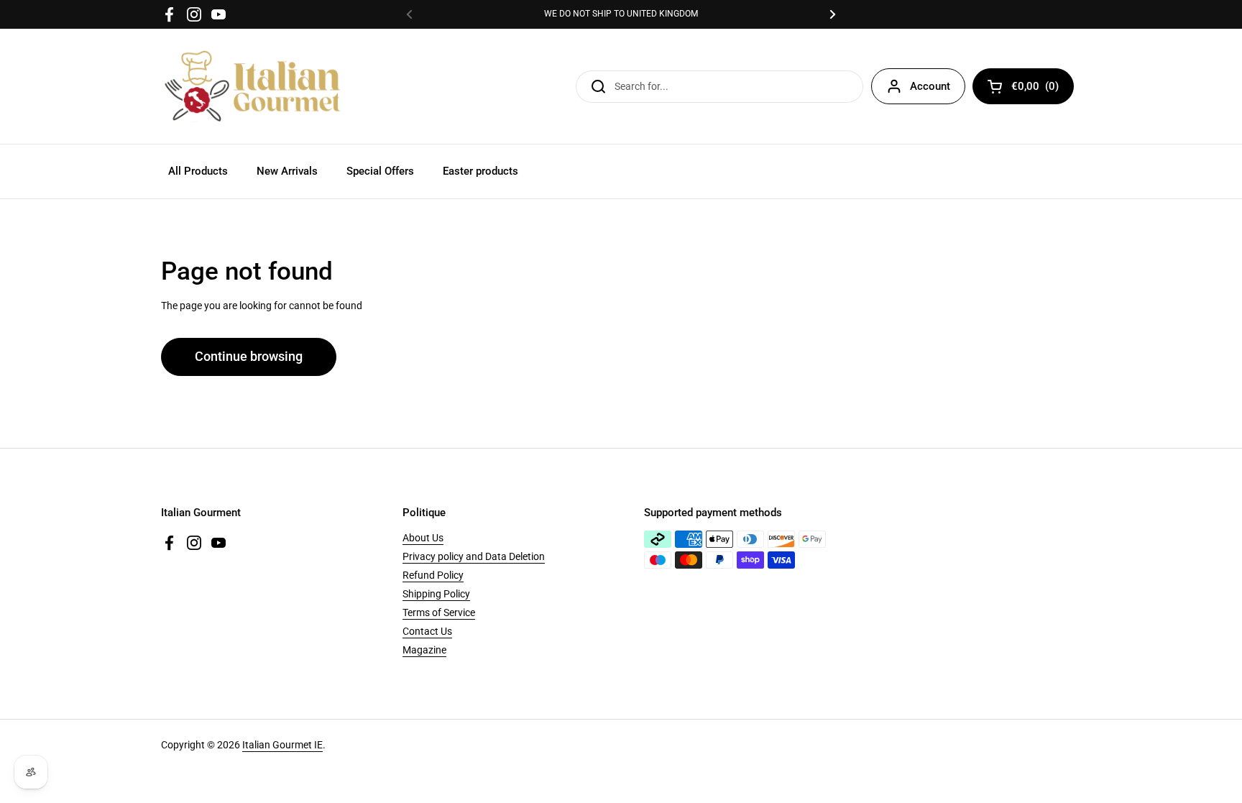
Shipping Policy (436, 594)
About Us (422, 537)
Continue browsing (249, 356)
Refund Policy (433, 575)
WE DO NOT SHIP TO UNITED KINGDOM (621, 14)
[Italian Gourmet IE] (252, 86)
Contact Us (427, 631)
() (1035, 89)
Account (930, 86)
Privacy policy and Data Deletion (473, 556)
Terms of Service (438, 612)
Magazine (424, 650)
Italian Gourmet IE (282, 745)
